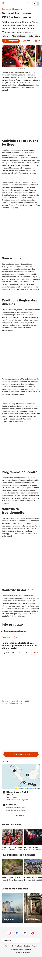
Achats (5, 36)
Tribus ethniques (18, 36)
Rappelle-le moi (23, 754)
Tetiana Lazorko (15, 703)
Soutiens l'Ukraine (30, 946)
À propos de (9, 946)
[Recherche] (29, 3)
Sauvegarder (12, 41)
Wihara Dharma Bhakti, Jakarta (18, 653)
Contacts (18, 946)
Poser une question (9, 637)
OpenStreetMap (28, 788)
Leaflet (19, 788)
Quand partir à (12, 9)
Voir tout (9, 62)
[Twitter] (24, 933)
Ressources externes (14, 631)
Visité (27, 41)
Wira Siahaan (22, 68)
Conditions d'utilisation (21, 953)
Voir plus (22, 815)
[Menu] (36, 3)
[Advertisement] (21, 114)
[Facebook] (17, 933)
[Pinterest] (32, 933)
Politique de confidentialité (21, 949)
